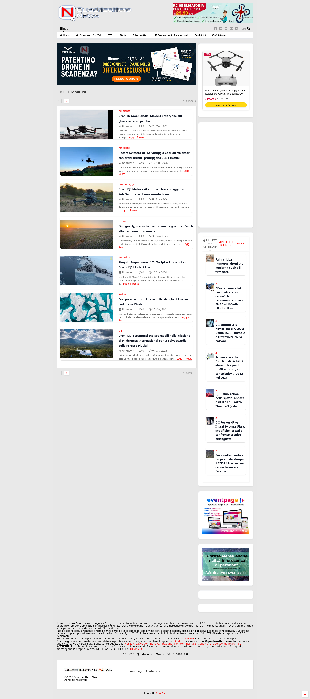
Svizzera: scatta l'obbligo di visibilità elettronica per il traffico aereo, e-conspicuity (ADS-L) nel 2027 (229, 367)
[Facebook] (215, 28)
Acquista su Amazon (226, 105)
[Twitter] (226, 28)
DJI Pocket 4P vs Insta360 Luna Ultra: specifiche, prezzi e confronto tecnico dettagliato (230, 430)
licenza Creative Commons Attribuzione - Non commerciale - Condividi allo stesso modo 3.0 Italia (183, 643)
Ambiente (124, 111)
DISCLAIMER (186, 638)
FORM (176, 641)
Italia (123, 35)
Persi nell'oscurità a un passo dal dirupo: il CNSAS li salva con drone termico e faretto (229, 463)
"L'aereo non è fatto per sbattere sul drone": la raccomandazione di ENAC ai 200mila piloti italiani (229, 298)
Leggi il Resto (136, 137)
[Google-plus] (220, 28)
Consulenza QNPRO (90, 35)
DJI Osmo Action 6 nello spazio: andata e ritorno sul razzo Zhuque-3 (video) (229, 400)
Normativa (141, 35)
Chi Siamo (220, 35)
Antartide (124, 257)
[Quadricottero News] (99, 21)
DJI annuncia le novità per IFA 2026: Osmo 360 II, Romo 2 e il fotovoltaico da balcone (230, 333)
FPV (110, 35)
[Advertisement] (225, 175)
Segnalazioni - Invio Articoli (172, 35)
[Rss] (236, 28)
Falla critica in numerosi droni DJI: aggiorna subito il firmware (229, 266)
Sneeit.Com (161, 693)
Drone (122, 221)
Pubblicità (200, 35)
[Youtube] (231, 28)
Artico (122, 294)
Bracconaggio (127, 184)
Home (66, 35)
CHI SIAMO (135, 649)
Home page (135, 671)
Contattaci (153, 671)
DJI (120, 330)
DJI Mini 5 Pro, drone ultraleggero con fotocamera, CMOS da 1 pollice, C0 (225, 92)
